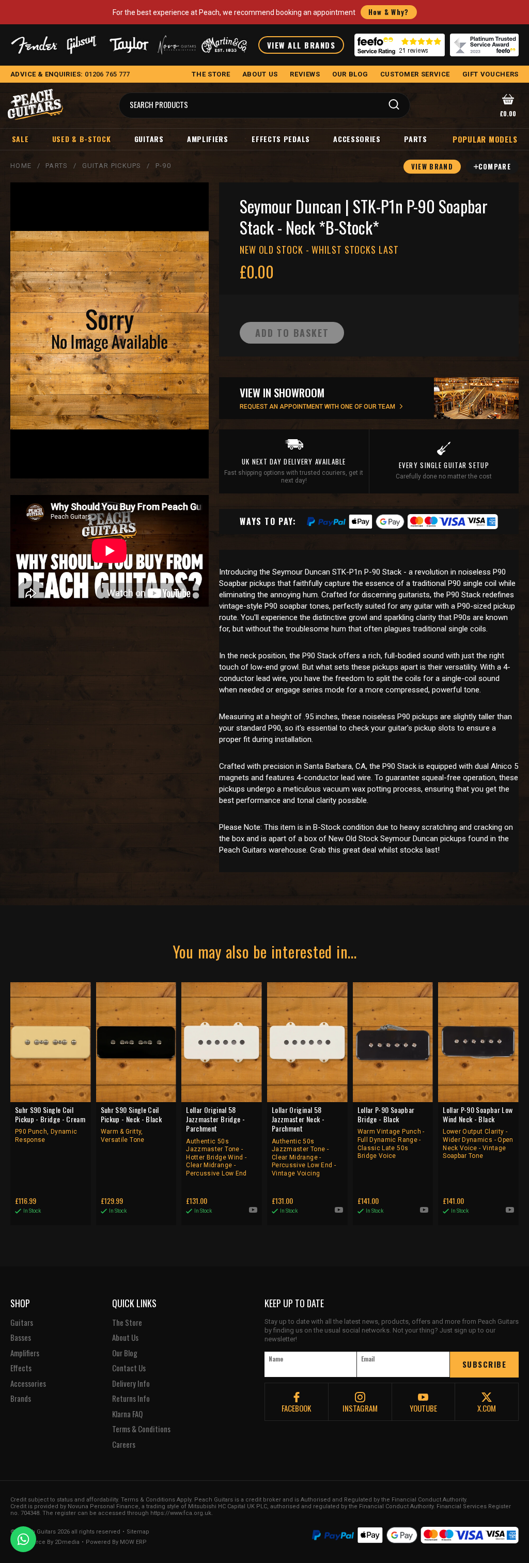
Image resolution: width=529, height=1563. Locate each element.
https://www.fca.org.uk (180, 1513)
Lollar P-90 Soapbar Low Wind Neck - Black (478, 1132)
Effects (21, 1368)
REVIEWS (305, 74)
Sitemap (138, 1532)
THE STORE (211, 74)
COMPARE (494, 166)
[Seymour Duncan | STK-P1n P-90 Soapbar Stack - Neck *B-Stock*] (109, 330)
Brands (20, 1399)
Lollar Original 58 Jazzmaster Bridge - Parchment (216, 1141)
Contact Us (129, 1368)
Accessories (357, 138)
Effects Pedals (281, 138)
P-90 (163, 165)
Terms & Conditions (141, 1429)
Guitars (149, 138)
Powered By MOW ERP (116, 1542)
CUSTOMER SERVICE (415, 74)
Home (21, 165)
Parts (415, 138)
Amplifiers (207, 138)
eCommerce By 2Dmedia (45, 1542)
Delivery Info (131, 1384)
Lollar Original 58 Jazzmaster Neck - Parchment (304, 1141)
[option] (112, 551)
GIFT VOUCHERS (490, 74)
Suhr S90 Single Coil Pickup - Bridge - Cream (50, 1124)
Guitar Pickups (112, 165)
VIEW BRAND (432, 166)
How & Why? (388, 12)
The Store (127, 1323)
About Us (125, 1338)
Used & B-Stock (81, 138)
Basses (20, 1338)
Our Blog (124, 1353)
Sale (20, 138)
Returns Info (131, 1399)
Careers (123, 1445)
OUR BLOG (350, 74)
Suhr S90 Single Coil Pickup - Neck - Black (131, 1124)
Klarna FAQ (127, 1414)
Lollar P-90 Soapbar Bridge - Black (391, 1132)
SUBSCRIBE (484, 1364)
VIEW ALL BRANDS (301, 45)
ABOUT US (260, 74)
